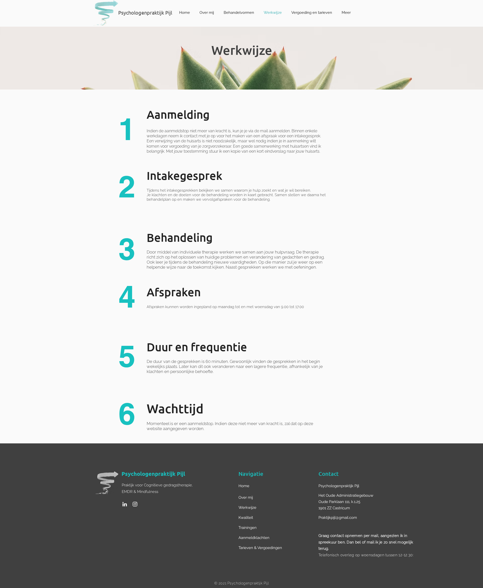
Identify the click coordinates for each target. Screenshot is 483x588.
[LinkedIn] (125, 504)
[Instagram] (135, 504)
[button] (263, 486)
